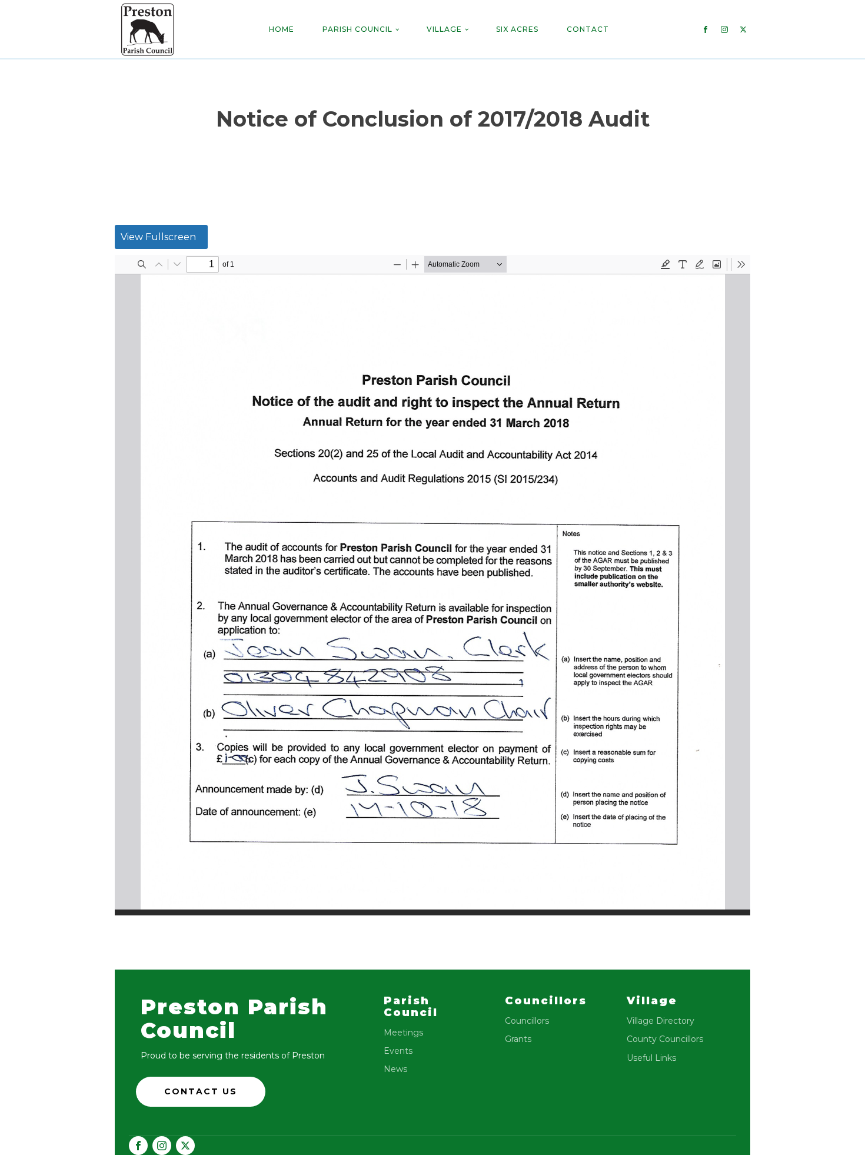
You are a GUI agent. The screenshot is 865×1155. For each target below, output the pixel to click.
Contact (588, 29)
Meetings (403, 1032)
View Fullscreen (158, 237)
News (395, 1069)
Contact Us (200, 1091)
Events (398, 1051)
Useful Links (651, 1058)
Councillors (527, 1021)
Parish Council (357, 29)
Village (444, 29)
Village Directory (660, 1021)
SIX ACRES (517, 29)
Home (281, 29)
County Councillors (665, 1039)
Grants (518, 1039)
